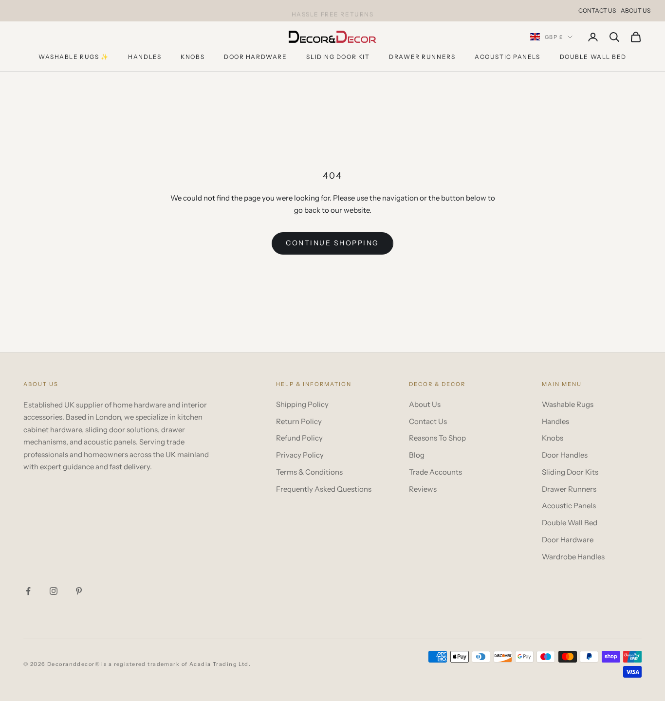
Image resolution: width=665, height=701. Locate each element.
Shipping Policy (302, 404)
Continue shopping (332, 243)
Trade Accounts (435, 472)
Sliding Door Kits (570, 472)
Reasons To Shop (437, 438)
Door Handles (565, 455)
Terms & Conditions (309, 472)
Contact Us (597, 10)
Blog (417, 455)
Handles (144, 56)
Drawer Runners (422, 56)
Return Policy (299, 421)
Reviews (423, 489)
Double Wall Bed (593, 56)
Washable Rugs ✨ (73, 56)
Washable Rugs (567, 404)
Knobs (192, 56)
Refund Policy (299, 438)
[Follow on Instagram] (53, 591)
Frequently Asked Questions (323, 489)
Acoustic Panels (507, 56)
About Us (635, 10)
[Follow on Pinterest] (79, 591)
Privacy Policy (300, 455)
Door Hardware (255, 56)
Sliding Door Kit (337, 56)
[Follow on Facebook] (28, 591)
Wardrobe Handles (573, 556)
